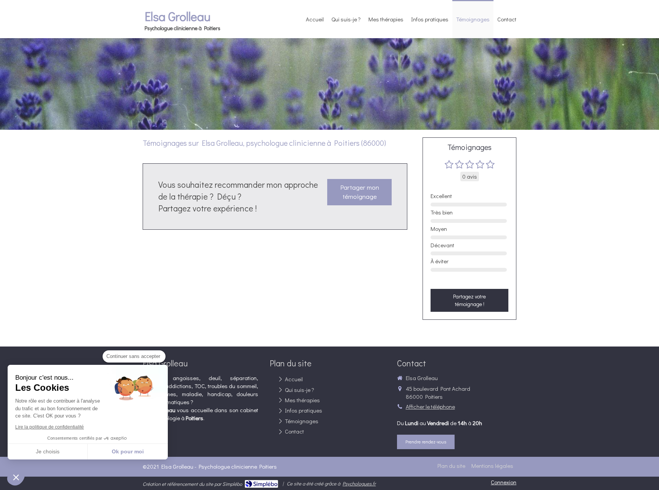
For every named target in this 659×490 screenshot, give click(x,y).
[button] (16, 477)
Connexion (503, 482)
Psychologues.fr (359, 483)
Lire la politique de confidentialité (49, 427)
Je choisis (47, 451)
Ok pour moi (128, 451)
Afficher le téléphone (430, 406)
